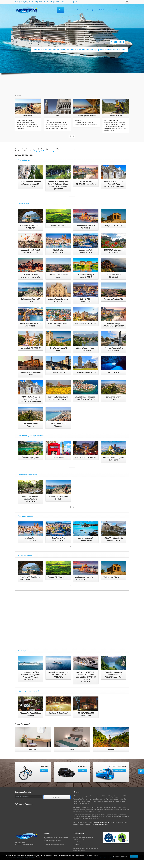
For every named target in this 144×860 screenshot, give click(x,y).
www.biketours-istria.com (101, 822)
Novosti (109, 10)
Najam (43, 770)
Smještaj (69, 10)
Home (61, 10)
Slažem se (134, 856)
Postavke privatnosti (121, 856)
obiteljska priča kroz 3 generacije (44, 151)
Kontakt (101, 10)
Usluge (79, 10)
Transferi (82, 770)
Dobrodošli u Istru (121, 10)
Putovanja (90, 10)
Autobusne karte (119, 770)
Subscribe (56, 797)
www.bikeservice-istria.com (99, 824)
